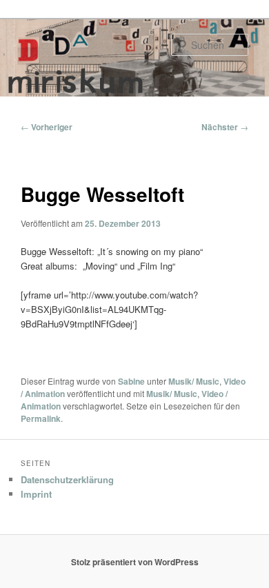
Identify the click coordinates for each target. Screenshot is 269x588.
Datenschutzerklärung (67, 479)
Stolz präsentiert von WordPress (135, 562)
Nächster (224, 127)
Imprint (36, 493)
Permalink (41, 418)
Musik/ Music (193, 381)
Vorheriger (46, 127)
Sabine (131, 381)
